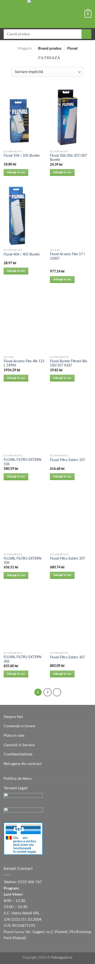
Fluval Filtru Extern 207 (67, 558)
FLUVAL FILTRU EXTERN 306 (22, 659)
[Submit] (86, 34)
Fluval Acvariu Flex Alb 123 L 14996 (24, 363)
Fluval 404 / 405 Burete (21, 254)
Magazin (25, 48)
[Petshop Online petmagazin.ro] (47, 14)
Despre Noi (13, 717)
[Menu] (7, 14)
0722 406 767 (30, 882)
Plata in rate (14, 735)
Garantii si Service (19, 745)
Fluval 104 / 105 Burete (21, 155)
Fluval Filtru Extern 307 (67, 657)
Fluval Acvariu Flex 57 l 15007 (67, 256)
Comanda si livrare (19, 726)
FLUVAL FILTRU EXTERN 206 (22, 561)
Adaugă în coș (16, 172)
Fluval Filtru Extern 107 (67, 460)
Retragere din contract (23, 764)
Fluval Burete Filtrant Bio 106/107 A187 (68, 363)
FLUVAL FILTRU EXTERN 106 (22, 462)
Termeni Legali (16, 788)
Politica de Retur (18, 779)
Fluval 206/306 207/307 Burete (68, 158)
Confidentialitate (18, 754)
